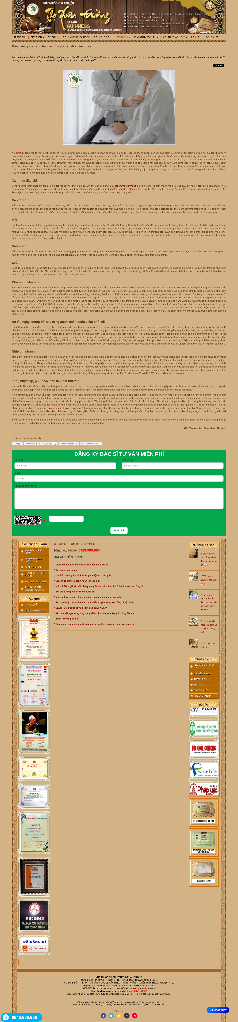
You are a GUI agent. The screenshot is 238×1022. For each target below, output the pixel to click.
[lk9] (34, 944)
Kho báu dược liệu (145, 37)
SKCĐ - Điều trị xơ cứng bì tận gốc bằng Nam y (81, 608)
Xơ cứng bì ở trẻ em (67, 570)
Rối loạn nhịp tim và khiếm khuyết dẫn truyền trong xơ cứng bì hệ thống (95, 602)
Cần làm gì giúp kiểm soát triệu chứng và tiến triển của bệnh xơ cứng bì (95, 624)
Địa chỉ (18, 473)
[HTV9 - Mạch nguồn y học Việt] (193, 576)
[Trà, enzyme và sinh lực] (193, 643)
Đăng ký (119, 530)
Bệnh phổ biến (102, 37)
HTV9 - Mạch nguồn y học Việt (208, 578)
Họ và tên (19, 460)
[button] (31, 520)
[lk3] (34, 732)
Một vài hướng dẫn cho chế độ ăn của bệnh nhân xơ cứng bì (88, 597)
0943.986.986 (89, 550)
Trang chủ (20, 37)
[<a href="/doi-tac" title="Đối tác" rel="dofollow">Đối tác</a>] (204, 720)
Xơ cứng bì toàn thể (23, 152)
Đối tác (203, 705)
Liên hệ (195, 37)
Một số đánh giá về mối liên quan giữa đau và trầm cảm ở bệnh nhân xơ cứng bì (99, 586)
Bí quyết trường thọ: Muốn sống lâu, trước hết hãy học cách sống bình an (209, 602)
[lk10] (204, 812)
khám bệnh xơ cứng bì (91, 443)
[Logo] (119, 16)
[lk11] (204, 842)
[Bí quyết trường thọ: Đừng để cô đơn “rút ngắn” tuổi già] (193, 553)
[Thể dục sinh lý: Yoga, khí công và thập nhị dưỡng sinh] (193, 621)
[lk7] (34, 876)
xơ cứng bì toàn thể (68, 443)
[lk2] (34, 685)
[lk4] (34, 769)
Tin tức (52, 37)
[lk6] (34, 832)
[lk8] (34, 915)
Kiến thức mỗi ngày (174, 37)
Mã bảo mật (20, 513)
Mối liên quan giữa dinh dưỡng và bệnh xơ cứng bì (83, 575)
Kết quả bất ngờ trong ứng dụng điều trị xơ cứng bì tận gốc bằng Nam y (95, 613)
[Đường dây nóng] (6, 1017)
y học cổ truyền (61, 408)
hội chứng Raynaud (125, 185)
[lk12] (204, 872)
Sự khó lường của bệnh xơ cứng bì (75, 591)
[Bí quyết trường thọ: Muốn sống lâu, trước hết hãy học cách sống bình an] (193, 595)
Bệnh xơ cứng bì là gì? (68, 618)
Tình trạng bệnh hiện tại (25, 486)
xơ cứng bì (30, 443)
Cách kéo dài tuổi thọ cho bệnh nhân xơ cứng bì (82, 564)
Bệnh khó (122, 37)
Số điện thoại (129, 460)
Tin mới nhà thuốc (203, 545)
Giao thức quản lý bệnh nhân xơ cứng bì (78, 581)
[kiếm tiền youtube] (34, 796)
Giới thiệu (36, 37)
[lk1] (34, 638)
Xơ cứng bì (89, 544)
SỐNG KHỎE (212, 37)
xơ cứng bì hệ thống (47, 443)
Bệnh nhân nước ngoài (76, 37)
